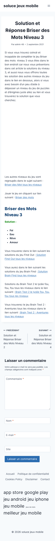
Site (8, 449)
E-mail (11, 434)
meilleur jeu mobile (23, 512)
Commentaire (15, 378)
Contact (45, 479)
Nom (10, 420)
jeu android (15, 499)
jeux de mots (30, 507)
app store (13, 492)
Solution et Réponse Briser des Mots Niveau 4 (41, 339)
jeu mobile (14, 506)
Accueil (10, 473)
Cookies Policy (13, 479)
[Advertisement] (27, 143)
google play (36, 492)
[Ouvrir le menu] (48, 6)
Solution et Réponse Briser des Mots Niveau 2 (13, 339)
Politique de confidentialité (33, 473)
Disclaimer (31, 479)
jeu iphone (38, 499)
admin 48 (19, 44)
